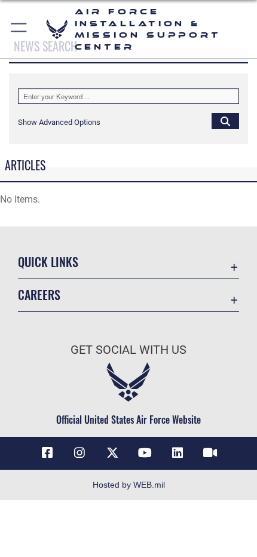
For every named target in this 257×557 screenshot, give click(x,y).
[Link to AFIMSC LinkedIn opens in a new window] (177, 453)
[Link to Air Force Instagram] (79, 453)
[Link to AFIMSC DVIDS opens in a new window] (210, 453)
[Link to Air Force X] (112, 453)
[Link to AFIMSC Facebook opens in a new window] (47, 453)
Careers (39, 295)
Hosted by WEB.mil (129, 484)
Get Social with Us (128, 350)
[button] (19, 29)
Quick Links (48, 262)
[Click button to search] (225, 120)
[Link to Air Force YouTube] (145, 453)
